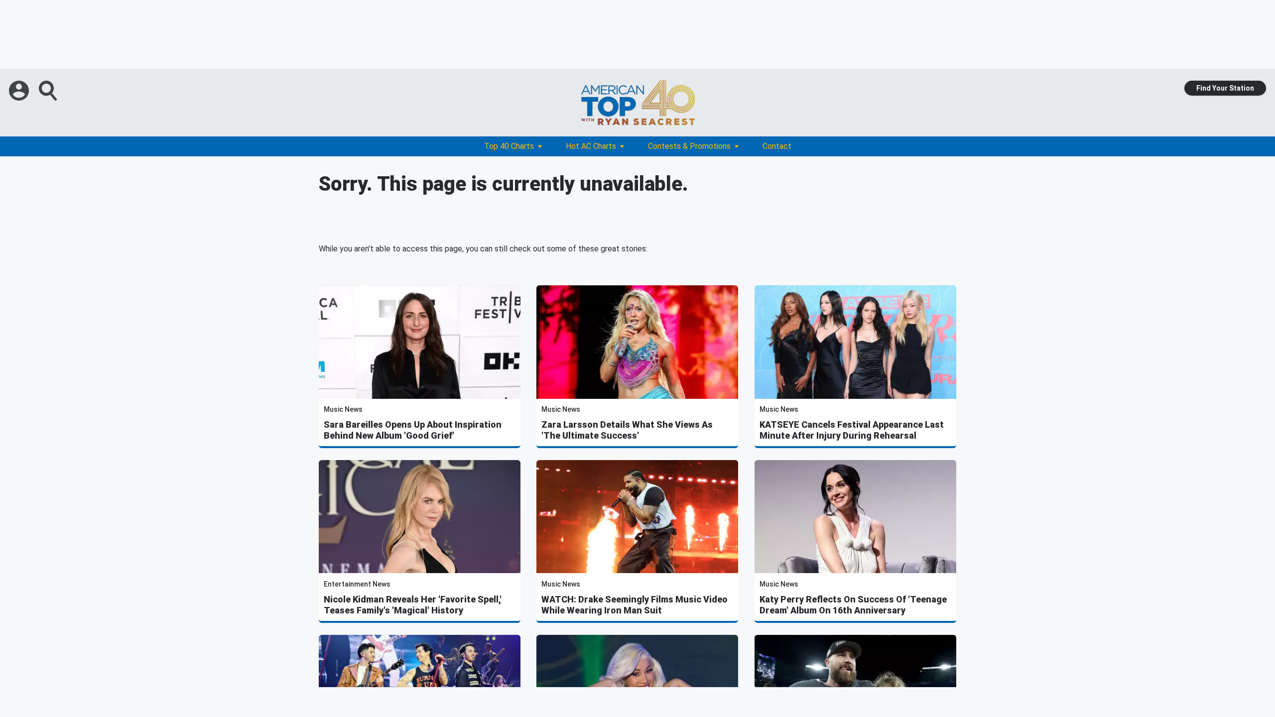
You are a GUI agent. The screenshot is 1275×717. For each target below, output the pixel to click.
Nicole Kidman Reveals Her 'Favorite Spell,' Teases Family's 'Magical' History (413, 604)
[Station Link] (637, 102)
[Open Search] (49, 91)
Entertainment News (357, 584)
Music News (343, 409)
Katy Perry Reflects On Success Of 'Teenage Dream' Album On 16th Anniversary (853, 604)
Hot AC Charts (591, 146)
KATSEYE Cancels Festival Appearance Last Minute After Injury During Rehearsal (852, 430)
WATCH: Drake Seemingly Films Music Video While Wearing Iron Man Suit (634, 604)
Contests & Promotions (689, 146)
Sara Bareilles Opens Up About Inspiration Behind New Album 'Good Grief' (413, 430)
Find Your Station (1225, 88)
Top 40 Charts (509, 146)
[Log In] (20, 91)
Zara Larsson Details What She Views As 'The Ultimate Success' (627, 430)
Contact (777, 146)
